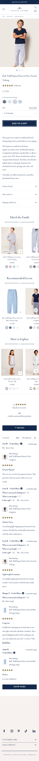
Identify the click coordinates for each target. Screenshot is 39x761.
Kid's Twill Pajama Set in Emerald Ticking (14, 266)
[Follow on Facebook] (5, 731)
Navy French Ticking (15, 102)
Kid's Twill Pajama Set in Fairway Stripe (31, 388)
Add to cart (19, 123)
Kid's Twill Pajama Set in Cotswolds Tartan (34, 388)
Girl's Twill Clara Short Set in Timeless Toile (6, 388)
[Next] (35, 249)
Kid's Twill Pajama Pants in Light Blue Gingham (14, 327)
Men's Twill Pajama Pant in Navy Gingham (34, 266)
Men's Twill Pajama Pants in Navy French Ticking (31, 266)
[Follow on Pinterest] (20, 731)
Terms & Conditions (22, 754)
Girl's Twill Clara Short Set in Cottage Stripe (14, 388)
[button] (11, 86)
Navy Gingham (4, 102)
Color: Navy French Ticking (9, 98)
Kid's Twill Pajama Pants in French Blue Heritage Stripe (6, 327)
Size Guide (33, 108)
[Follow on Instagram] (13, 731)
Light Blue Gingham (10, 102)
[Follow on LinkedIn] (34, 731)
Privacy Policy (14, 754)
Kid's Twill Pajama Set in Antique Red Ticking (10, 266)
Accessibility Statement (31, 754)
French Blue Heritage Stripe (20, 102)
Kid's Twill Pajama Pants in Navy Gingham (10, 327)
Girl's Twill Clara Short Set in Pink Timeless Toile (10, 388)
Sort (17, 438)
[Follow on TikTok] (27, 731)
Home (3, 16)
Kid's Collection (10, 16)
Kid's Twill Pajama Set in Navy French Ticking (6, 266)
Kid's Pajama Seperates (19, 16)
